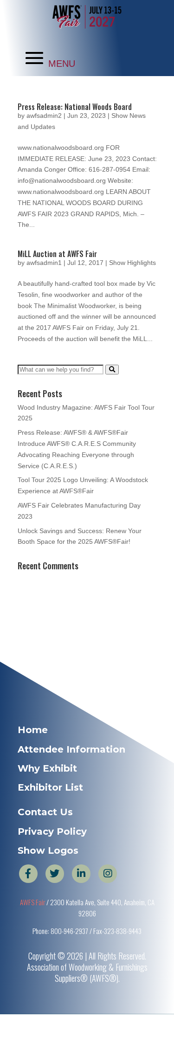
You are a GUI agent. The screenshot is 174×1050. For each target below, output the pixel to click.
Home (33, 729)
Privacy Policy (52, 831)
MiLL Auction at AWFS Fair (57, 253)
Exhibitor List (50, 787)
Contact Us (45, 812)
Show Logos (48, 850)
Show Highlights (132, 262)
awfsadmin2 (44, 115)
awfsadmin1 (44, 262)
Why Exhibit (47, 768)
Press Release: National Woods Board (75, 106)
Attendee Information (71, 749)
